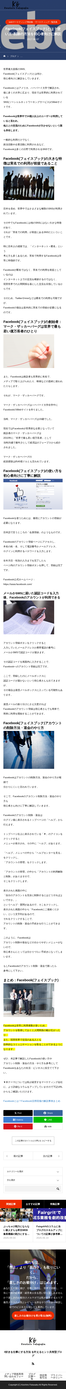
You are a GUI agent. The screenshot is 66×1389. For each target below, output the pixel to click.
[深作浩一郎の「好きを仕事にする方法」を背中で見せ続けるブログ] (16, 5)
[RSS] (33, 1363)
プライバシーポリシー (56, 1376)
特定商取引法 (43, 1376)
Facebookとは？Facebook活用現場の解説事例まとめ (31, 1101)
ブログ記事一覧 (32, 1376)
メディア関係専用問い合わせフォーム (13, 1376)
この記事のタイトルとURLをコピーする (33, 1141)
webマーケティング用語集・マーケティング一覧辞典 (33, 22)
